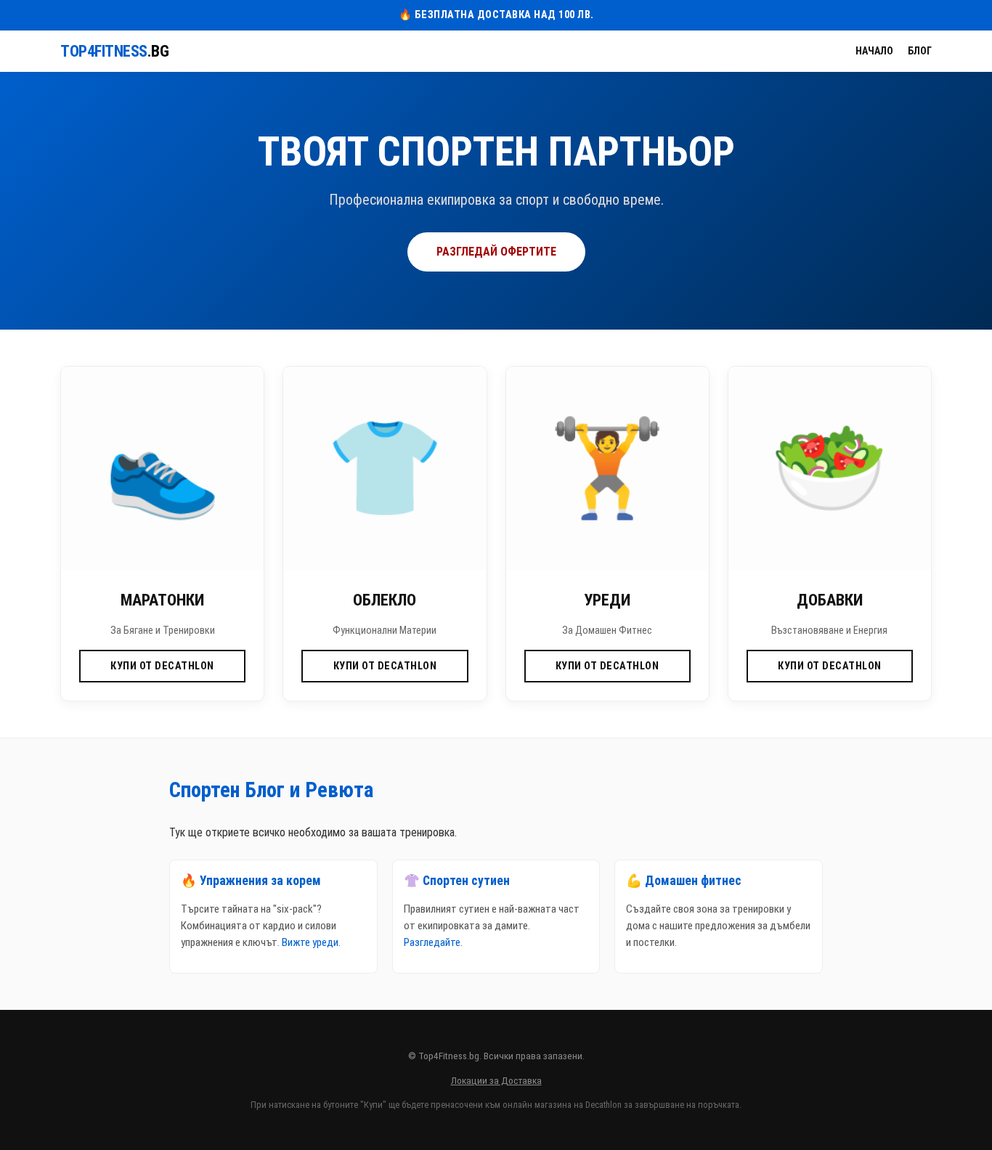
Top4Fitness (114, 51)
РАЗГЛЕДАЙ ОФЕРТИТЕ (496, 251)
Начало (874, 51)
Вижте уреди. (311, 942)
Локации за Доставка (496, 1080)
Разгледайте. (433, 942)
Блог (920, 51)
